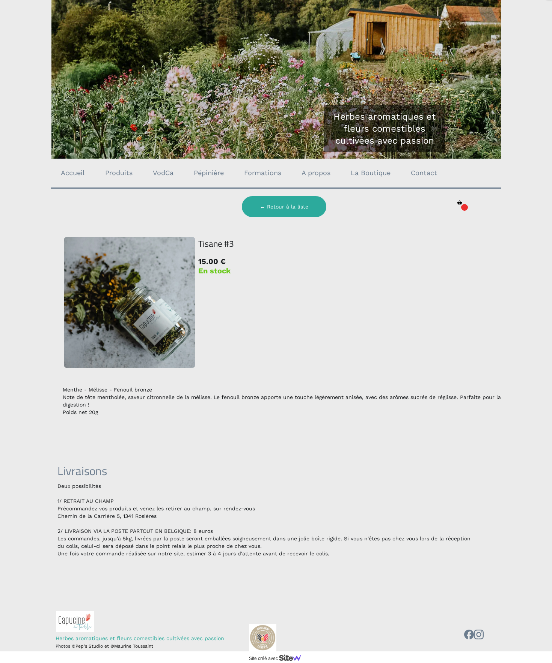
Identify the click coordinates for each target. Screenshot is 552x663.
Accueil (73, 173)
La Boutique (371, 173)
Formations (262, 173)
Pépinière (209, 173)
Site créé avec (264, 658)
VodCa (163, 173)
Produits (119, 173)
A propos (316, 173)
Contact (424, 173)
